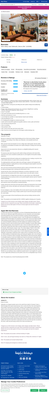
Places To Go (34, 4)
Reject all (43, 390)
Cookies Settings (5, 390)
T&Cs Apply (24, 8)
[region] (24, 386)
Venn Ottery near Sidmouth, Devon (16, 46)
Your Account (44, 1)
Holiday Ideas (40, 4)
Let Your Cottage (26, 1)
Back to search (6, 11)
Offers (46, 4)
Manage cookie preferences (24, 371)
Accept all (34, 390)
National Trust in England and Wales (13, 292)
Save (46, 44)
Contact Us (33, 1)
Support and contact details (24, 365)
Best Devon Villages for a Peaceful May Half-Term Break (41, 376)
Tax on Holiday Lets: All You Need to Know (40, 373)
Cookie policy (21, 369)
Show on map (24, 62)
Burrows (4, 44)
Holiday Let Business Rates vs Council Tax (41, 370)
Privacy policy (21, 367)
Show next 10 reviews (42, 95)
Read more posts (38, 378)
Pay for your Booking (23, 377)
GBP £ (37, 1)
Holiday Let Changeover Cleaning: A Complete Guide (41, 366)
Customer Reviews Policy (24, 373)
